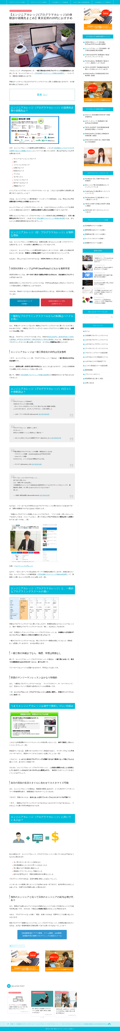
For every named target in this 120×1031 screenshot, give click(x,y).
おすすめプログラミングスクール (96, 340)
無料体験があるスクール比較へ (95, 230)
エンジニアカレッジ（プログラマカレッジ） (20, 10)
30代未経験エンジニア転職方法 (103, 2)
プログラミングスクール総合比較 (96, 352)
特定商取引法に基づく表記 (94, 378)
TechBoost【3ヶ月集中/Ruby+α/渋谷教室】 (97, 179)
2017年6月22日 (45, 495)
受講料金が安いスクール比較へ (95, 234)
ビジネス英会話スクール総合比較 (96, 365)
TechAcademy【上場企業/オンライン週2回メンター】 (97, 198)
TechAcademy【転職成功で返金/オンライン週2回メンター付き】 (97, 62)
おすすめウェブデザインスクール (96, 344)
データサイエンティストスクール (96, 348)
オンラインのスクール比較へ (95, 238)
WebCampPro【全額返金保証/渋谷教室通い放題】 (97, 74)
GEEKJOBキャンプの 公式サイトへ (56, 302)
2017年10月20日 (44, 414)
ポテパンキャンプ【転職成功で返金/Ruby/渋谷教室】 (96, 122)
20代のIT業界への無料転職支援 (81, 2)
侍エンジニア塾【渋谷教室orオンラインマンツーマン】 (97, 186)
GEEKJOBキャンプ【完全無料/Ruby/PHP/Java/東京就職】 (95, 43)
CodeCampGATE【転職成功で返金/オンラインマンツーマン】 (97, 55)
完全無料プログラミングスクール (96, 335)
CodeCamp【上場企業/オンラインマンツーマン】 (97, 192)
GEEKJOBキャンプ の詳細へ (24, 302)
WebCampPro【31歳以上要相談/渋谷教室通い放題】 (97, 134)
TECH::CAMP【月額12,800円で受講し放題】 (97, 205)
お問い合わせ (89, 383)
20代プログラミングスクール (17, 946)
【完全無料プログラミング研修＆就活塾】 (49, 73)
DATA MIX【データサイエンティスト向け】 (97, 211)
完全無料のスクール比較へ (94, 225)
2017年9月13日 (37, 464)
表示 (45, 95)
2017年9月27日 (56, 438)
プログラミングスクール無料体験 (38, 3)
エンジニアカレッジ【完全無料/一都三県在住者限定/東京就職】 (97, 49)
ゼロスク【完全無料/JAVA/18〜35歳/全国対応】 (97, 116)
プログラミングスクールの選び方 (17, 3)
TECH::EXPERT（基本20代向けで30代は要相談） (37, 339)
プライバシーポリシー (92, 374)
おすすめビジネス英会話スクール (96, 357)
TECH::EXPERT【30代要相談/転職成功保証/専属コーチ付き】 (97, 128)
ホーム (87, 331)
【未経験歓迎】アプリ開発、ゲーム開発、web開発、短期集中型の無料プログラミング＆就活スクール (42, 934)
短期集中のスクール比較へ (94, 243)
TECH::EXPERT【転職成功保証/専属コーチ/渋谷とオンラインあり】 (97, 68)
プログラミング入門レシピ (23, 566)
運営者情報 (89, 370)
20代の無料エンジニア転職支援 (60, 2)
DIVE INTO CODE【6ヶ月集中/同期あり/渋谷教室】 (97, 141)
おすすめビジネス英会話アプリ (95, 361)
